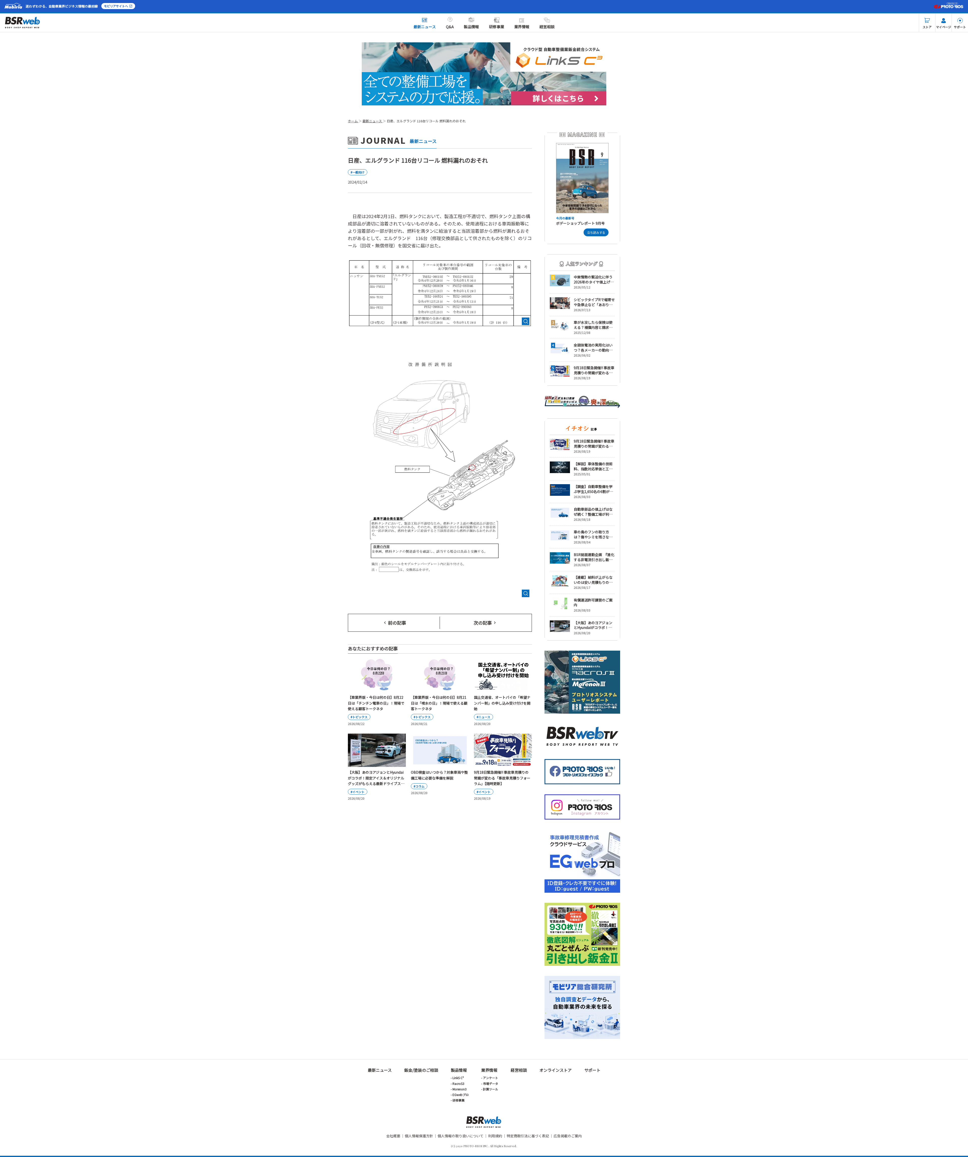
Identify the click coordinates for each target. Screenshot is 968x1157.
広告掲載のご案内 (568, 1135)
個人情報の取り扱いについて (460, 1135)
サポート (960, 27)
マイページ (943, 27)
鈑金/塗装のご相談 (421, 1070)
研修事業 (496, 26)
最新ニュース (424, 26)
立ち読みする (596, 232)
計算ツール (490, 1089)
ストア (927, 27)
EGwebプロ (460, 1094)
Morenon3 (459, 1089)
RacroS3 (458, 1083)
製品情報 (471, 26)
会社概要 (393, 1135)
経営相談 (547, 26)
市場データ (490, 1083)
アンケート (490, 1078)
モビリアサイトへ (116, 6)
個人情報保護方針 (419, 1135)
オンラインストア (555, 1070)
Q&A (450, 26)
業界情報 (521, 26)
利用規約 (495, 1135)
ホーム (353, 121)
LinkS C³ (458, 1078)
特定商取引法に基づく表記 (528, 1135)
